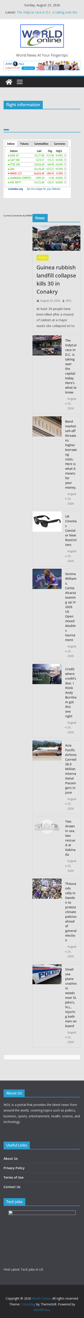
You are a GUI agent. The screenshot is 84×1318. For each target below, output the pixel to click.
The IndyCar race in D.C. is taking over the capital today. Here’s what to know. (47, 14)
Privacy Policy (14, 1168)
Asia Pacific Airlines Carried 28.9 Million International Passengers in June (71, 769)
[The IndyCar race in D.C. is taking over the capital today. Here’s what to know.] (47, 374)
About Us (11, 1158)
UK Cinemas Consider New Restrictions (71, 530)
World (42, 257)
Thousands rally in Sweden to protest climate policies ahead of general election (71, 911)
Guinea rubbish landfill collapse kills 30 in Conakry (56, 279)
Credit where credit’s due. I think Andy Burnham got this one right (70, 692)
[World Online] (9, 82)
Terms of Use (14, 1177)
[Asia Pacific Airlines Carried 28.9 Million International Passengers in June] (47, 777)
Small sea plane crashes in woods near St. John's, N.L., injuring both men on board (71, 997)
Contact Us (12, 1187)
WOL (69, 301)
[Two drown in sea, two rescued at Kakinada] (47, 846)
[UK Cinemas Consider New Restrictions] (47, 538)
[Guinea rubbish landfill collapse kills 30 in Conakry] (56, 238)
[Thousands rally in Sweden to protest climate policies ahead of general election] (47, 920)
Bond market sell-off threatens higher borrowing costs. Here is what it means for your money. (71, 454)
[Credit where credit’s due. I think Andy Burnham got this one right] (47, 701)
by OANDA (27, 215)
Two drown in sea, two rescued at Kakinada (70, 838)
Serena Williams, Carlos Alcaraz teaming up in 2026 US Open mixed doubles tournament (70, 607)
